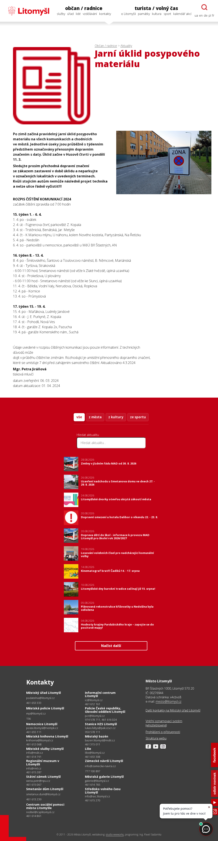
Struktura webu (156, 738)
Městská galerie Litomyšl (104, 777)
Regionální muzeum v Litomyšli (42, 762)
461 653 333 (33, 703)
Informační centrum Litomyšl (100, 694)
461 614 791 (33, 757)
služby (61, 14)
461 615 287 (33, 772)
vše (79, 417)
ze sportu (138, 417)
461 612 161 (92, 704)
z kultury (115, 417)
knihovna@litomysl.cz (39, 740)
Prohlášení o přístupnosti (163, 732)
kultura (156, 14)
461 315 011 (92, 744)
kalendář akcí (182, 14)
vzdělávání (90, 14)
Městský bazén (96, 736)
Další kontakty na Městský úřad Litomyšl (173, 710)
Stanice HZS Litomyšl (101, 724)
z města (95, 417)
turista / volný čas (156, 8)
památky (144, 14)
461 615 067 (33, 784)
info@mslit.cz (34, 752)
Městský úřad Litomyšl (43, 693)
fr (213, 15)
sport (167, 14)
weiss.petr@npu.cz (38, 780)
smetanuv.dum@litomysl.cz (43, 794)
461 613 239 (33, 799)
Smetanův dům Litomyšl (44, 789)
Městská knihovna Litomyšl (47, 736)
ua (196, 15)
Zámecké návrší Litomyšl (104, 761)
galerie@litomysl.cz (97, 780)
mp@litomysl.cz (36, 713)
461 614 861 (33, 816)
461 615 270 (92, 800)
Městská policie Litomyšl (45, 708)
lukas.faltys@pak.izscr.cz (100, 728)
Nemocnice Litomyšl (41, 724)
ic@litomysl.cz (94, 700)
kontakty (105, 14)
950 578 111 (92, 732)
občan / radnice (83, 8)
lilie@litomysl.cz (95, 752)
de (206, 15)
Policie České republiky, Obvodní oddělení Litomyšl (105, 710)
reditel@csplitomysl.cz (40, 812)
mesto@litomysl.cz (168, 701)
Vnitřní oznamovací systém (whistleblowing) (164, 723)
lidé (78, 14)
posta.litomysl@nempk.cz (42, 728)
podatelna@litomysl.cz (40, 698)
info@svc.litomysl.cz (97, 796)
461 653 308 (92, 757)
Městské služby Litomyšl (45, 749)
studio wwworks (115, 834)
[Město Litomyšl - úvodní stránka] (26, 11)
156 (28, 718)
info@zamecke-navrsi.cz (100, 766)
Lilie (88, 749)
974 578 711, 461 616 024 (101, 720)
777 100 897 (92, 771)
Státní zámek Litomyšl (43, 777)
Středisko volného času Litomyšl (102, 790)
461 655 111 (33, 732)
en (201, 15)
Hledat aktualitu (88, 435)
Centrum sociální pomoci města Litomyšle (45, 806)
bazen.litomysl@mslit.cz (100, 740)
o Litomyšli (128, 14)
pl (210, 15)
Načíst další (111, 645)
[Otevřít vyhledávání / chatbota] (204, 7)
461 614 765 (92, 784)
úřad (70, 14)
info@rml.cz (33, 768)
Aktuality (126, 46)
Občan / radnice (106, 46)
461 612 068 (33, 744)
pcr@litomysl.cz (95, 715)
